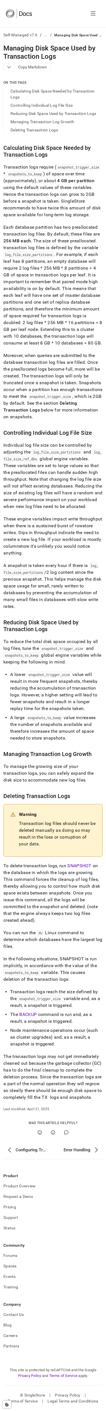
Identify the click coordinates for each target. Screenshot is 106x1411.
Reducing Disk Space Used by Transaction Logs (53, 113)
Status (9, 1228)
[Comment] (66, 1132)
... (46, 35)
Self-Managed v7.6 (20, 35)
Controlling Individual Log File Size (41, 105)
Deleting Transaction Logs (34, 130)
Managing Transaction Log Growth (42, 121)
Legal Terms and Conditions (72, 1401)
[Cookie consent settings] (7, 1404)
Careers (10, 1335)
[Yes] (39, 1132)
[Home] (19, 13)
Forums (10, 1255)
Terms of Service (63, 1376)
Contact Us (13, 1314)
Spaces (10, 1266)
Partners (11, 1346)
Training (10, 1287)
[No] (53, 1132)
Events (9, 1276)
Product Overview (19, 1186)
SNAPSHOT (79, 865)
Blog (7, 1325)
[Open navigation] (93, 13)
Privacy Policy (29, 1376)
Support (10, 1217)
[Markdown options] (9, 67)
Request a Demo (18, 1196)
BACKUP (28, 1014)
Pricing (9, 1207)
